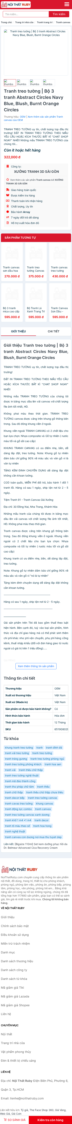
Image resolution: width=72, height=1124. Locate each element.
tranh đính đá (54, 747)
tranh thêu (43, 786)
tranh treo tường (42, 753)
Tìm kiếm (59, 14)
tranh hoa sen (53, 764)
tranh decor (42, 820)
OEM (22, 116)
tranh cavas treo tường (19, 803)
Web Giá (5, 1113)
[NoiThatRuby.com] (21, 4)
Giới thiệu (18, 331)
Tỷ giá (24, 1110)
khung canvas (44, 803)
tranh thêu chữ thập (31, 769)
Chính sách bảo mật (15, 926)
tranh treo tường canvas (42, 797)
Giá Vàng (60, 1110)
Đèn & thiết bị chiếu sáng (18, 1060)
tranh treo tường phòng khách (23, 764)
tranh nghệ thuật (15, 831)
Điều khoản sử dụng (15, 935)
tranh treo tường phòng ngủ (47, 758)
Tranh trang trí (44, 22)
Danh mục (8, 952)
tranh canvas (43, 809)
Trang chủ (6, 22)
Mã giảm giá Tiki (12, 987)
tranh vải (10, 769)
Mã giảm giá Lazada (15, 996)
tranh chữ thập (14, 792)
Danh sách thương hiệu (17, 961)
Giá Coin (16, 1113)
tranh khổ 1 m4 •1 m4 (18, 820)
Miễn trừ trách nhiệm (15, 943)
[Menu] (66, 4)
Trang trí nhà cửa (24, 22)
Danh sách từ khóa (14, 979)
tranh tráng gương (16, 758)
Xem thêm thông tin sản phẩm (36, 666)
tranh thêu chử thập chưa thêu (44, 792)
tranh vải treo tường (17, 753)
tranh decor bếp (15, 797)
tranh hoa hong (42, 825)
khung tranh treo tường (19, 747)
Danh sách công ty (14, 970)
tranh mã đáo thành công (20, 781)
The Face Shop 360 (42, 1110)
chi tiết (53, 331)
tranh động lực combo (18, 809)
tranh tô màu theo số (17, 825)
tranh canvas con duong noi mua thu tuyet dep (33, 837)
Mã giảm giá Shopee (15, 1005)
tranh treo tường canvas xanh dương (27, 814)
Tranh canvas (63, 22)
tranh (39, 747)
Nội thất (6, 1034)
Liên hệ (6, 1014)
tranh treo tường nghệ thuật (22, 775)
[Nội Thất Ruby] (19, 869)
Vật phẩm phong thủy (16, 1052)
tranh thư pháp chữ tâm (19, 786)
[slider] (10, 82)
